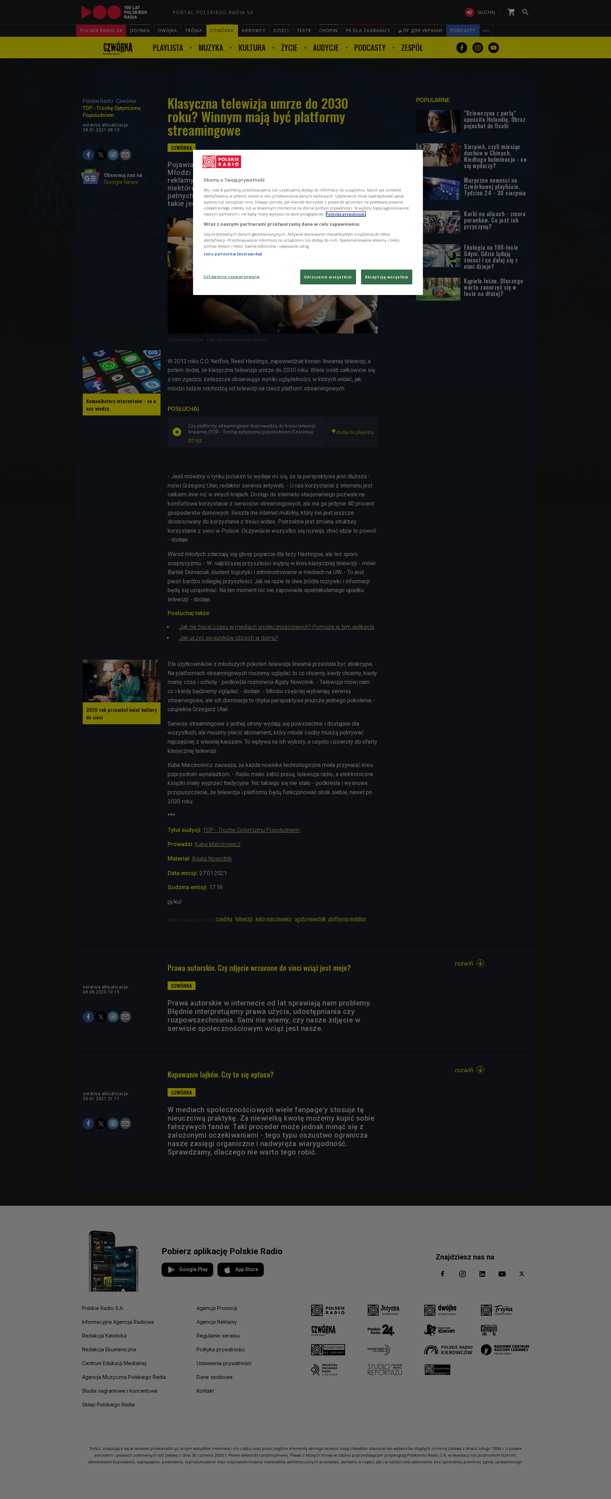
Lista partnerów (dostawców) (233, 254)
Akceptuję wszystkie (386, 277)
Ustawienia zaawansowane (232, 276)
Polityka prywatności (346, 214)
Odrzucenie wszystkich (328, 277)
